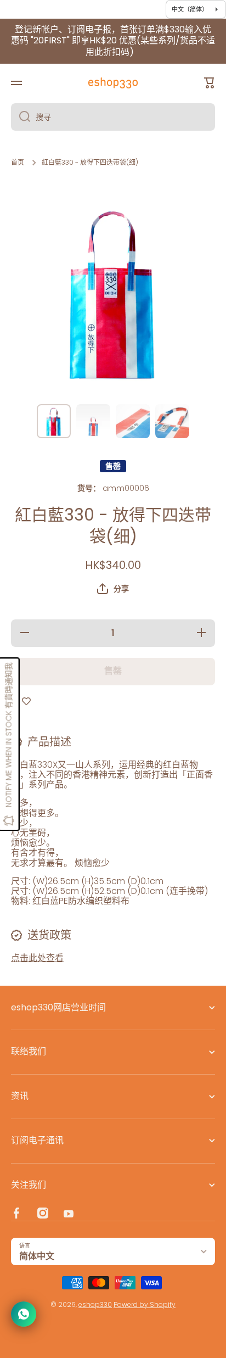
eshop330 (95, 1304)
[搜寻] (20, 117)
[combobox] (113, 117)
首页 (17, 162)
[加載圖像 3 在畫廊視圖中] (133, 421)
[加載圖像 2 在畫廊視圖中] (93, 421)
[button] (113, 588)
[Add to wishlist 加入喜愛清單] (26, 702)
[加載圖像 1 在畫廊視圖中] (54, 421)
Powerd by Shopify (145, 1304)
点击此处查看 (37, 958)
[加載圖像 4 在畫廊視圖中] (172, 421)
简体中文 (36, 1256)
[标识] (113, 82)
